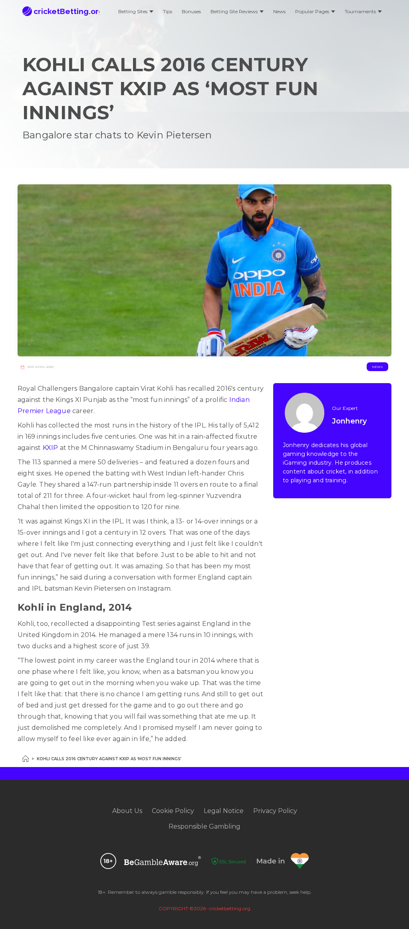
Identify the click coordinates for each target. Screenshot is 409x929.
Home (25, 758)
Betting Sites (132, 11)
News (279, 11)
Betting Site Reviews (234, 11)
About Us (127, 811)
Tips (167, 11)
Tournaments (360, 11)
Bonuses (191, 11)
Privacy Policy (275, 811)
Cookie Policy (173, 811)
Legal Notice (224, 811)
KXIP (50, 448)
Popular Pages (312, 11)
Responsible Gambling (204, 826)
